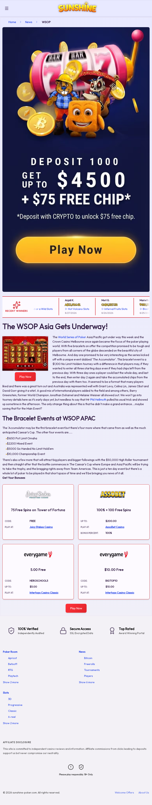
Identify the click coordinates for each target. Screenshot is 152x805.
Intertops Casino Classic (44, 592)
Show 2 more (11, 682)
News (28, 22)
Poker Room (10, 651)
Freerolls (89, 664)
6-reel (12, 717)
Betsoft (12, 664)
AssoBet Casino (114, 527)
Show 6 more (87, 682)
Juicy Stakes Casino (41, 527)
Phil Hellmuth (98, 399)
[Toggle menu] (6, 8)
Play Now (25, 377)
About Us (143, 792)
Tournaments (92, 670)
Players (88, 676)
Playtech (13, 676)
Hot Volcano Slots (71, 309)
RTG (10, 670)
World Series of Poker (72, 337)
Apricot (12, 658)
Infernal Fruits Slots (108, 309)
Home (12, 22)
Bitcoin (88, 658)
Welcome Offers (124, 792)
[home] (81, 13)
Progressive (15, 705)
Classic (12, 711)
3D (9, 699)
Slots (6, 692)
